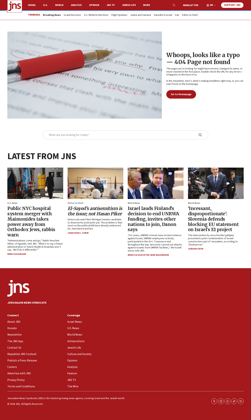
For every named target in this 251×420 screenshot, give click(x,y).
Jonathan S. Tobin (78, 233)
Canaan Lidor (195, 248)
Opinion (94, 5)
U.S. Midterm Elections (96, 15)
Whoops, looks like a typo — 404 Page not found (203, 58)
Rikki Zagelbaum (16, 254)
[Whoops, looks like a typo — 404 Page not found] (84, 75)
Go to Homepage (181, 94)
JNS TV (111, 5)
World (59, 5)
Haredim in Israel (163, 15)
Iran (177, 15)
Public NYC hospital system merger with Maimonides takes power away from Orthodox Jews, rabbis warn (31, 222)
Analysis (76, 5)
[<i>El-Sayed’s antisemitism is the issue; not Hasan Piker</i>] (95, 183)
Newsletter (190, 5)
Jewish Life (129, 5)
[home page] (15, 6)
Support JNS (232, 5)
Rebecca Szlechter (138, 255)
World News (134, 203)
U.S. (45, 5)
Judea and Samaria (140, 15)
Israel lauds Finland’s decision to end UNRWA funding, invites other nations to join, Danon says (153, 219)
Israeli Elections (72, 15)
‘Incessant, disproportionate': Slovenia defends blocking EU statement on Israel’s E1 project (213, 219)
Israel (32, 5)
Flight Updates (119, 15)
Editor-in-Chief (190, 15)
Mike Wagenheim (159, 255)
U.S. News (12, 203)
